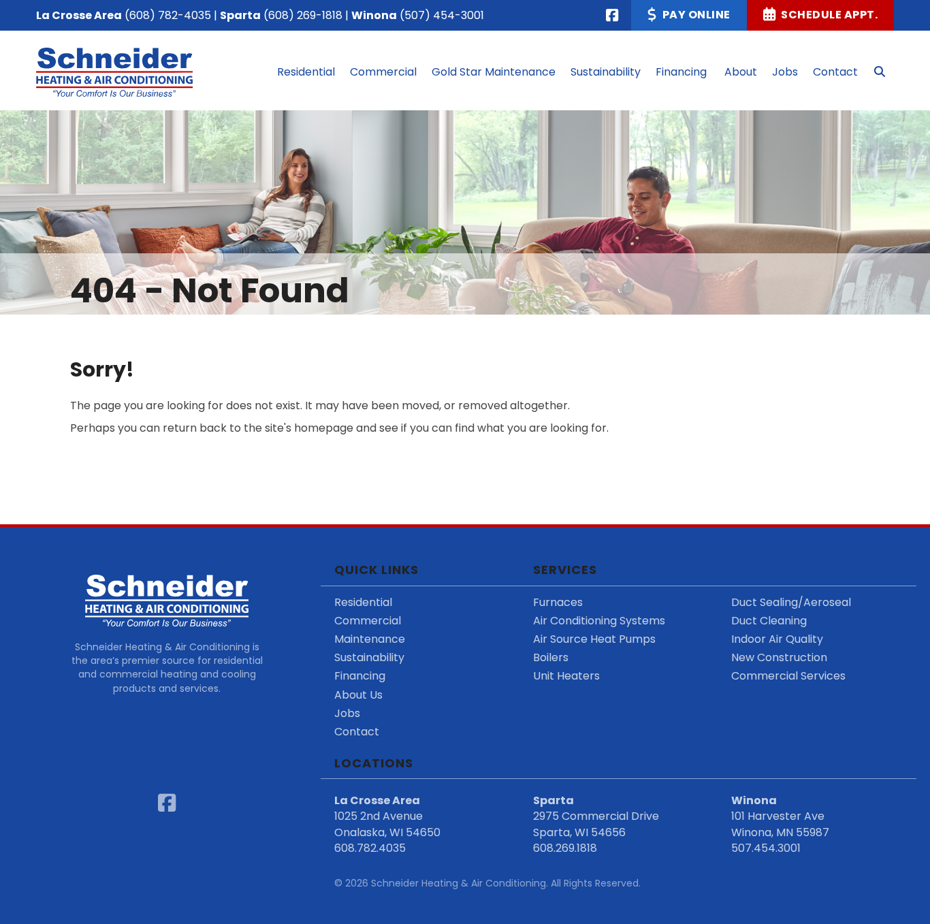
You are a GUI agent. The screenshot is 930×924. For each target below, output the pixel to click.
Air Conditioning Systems (599, 620)
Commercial (367, 620)
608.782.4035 (370, 848)
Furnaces (558, 602)
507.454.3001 (766, 848)
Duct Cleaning (769, 620)
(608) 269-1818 (302, 15)
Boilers (550, 657)
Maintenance (369, 639)
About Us (358, 695)
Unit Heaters (566, 676)
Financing (359, 676)
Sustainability (369, 657)
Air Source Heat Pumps (594, 639)
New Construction (779, 657)
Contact (356, 731)
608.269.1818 (565, 848)
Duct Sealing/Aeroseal (791, 602)
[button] (879, 71)
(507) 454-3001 (442, 15)
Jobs (347, 713)
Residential (363, 602)
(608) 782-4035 (168, 15)
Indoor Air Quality (777, 639)
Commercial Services (788, 676)
